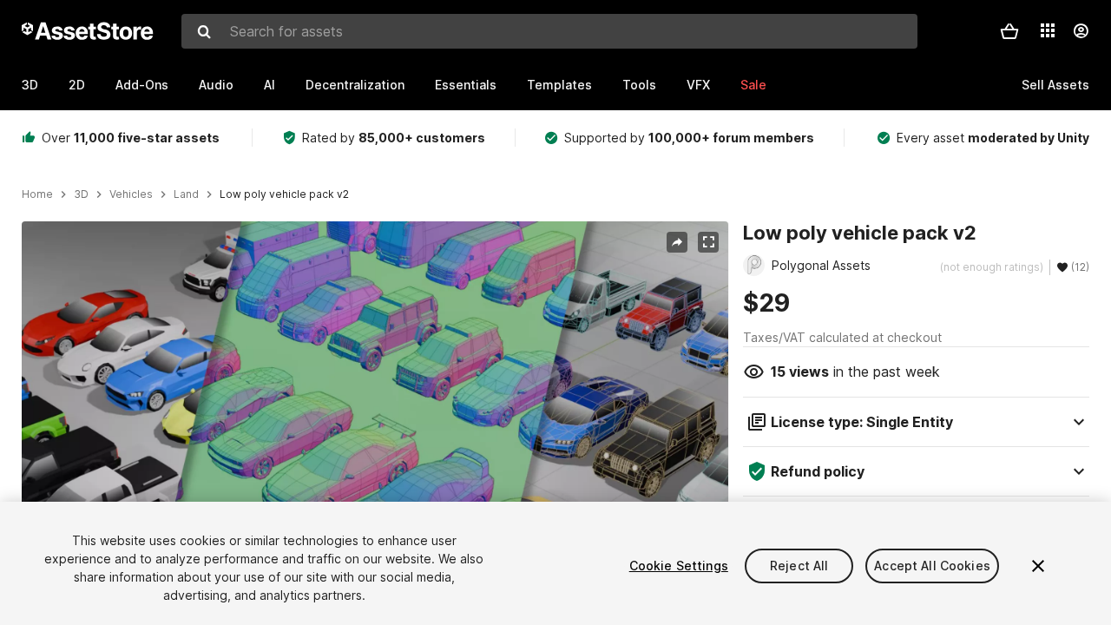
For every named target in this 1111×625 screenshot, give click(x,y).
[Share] (677, 242)
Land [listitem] (186, 194)
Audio (216, 84)
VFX (698, 84)
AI (269, 84)
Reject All (799, 565)
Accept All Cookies (932, 565)
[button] (1009, 31)
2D (77, 84)
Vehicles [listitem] (131, 194)
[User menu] (1080, 31)
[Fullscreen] (708, 242)
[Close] (1038, 566)
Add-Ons (141, 84)
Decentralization (355, 84)
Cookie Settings (678, 565)
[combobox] (549, 31)
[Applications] (1047, 30)
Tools (639, 84)
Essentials (465, 84)
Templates (559, 84)
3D (30, 84)
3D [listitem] (81, 194)
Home (37, 194)
